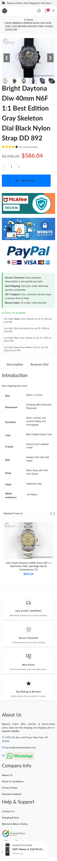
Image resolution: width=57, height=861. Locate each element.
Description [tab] (15, 364)
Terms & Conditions (13, 781)
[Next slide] (54, 513)
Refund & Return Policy (15, 824)
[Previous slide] (50, 513)
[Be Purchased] (7, 849)
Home (29, 20)
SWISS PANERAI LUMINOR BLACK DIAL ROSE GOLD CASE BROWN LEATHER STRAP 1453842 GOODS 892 (29, 26)
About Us (7, 775)
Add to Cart (28, 180)
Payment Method (11, 794)
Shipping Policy (10, 817)
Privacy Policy (10, 788)
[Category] (53, 11)
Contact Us (8, 811)
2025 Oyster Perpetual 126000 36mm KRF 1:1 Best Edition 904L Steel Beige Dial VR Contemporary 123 (28, 566)
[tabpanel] (28, 552)
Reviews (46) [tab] (39, 364)
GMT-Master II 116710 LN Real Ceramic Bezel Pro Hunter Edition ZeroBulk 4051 (28, 849)
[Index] (39, 11)
